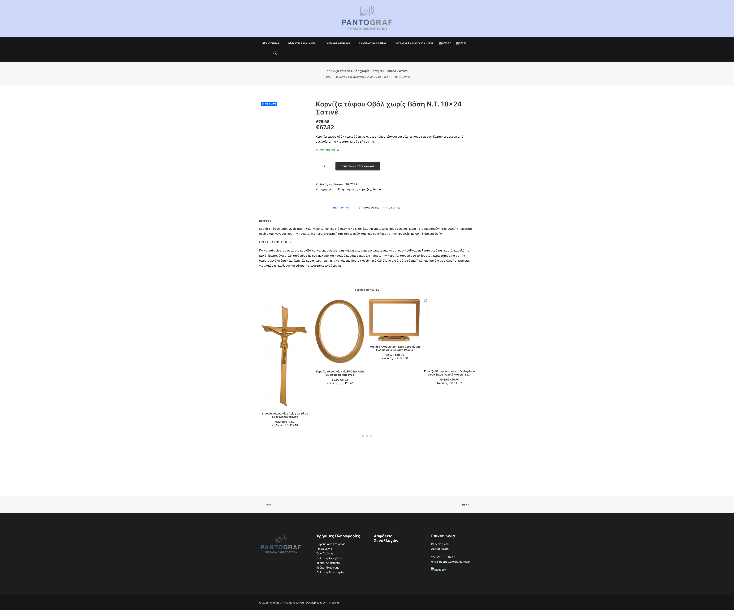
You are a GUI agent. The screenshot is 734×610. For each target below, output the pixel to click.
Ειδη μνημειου (270, 42)
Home (327, 76)
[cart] (282, 53)
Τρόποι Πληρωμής (328, 567)
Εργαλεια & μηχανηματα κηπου (414, 42)
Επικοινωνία (324, 548)
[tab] (341, 209)
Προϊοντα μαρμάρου (338, 42)
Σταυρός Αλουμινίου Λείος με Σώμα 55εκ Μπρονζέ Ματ (285, 415)
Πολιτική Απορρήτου (330, 558)
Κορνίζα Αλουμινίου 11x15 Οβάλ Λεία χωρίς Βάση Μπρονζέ (340, 373)
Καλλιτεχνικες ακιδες (372, 42)
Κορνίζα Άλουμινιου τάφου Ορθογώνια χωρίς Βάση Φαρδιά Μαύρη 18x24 (449, 373)
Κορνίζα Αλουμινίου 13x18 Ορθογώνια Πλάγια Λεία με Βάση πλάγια (395, 348)
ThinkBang (332, 602)
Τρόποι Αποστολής (328, 562)
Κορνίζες (365, 189)
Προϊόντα (339, 76)
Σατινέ (377, 189)
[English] (445, 42)
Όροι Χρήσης (325, 553)
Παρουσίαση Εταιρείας (331, 544)
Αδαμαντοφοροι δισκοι (302, 42)
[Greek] (461, 42)
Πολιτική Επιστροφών (330, 572)
